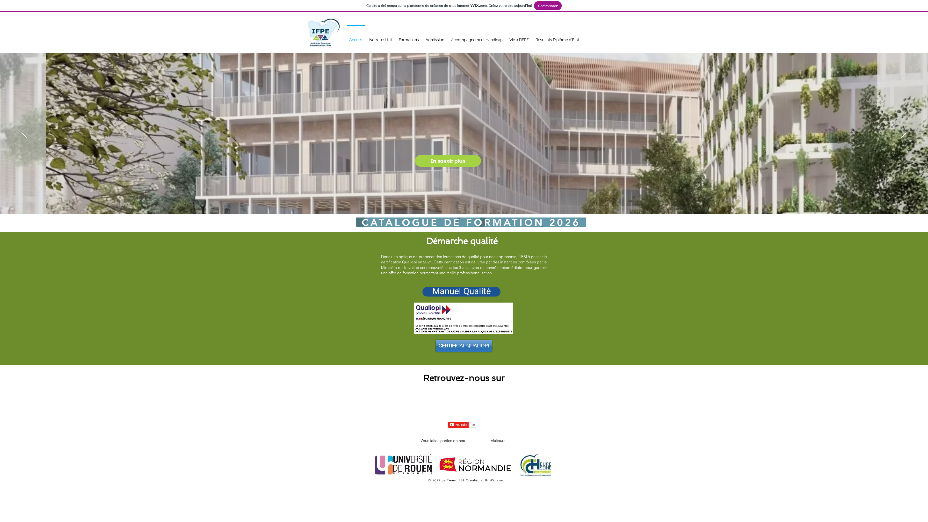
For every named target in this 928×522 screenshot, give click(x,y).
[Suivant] (903, 133)
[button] (380, 37)
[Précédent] (24, 133)
